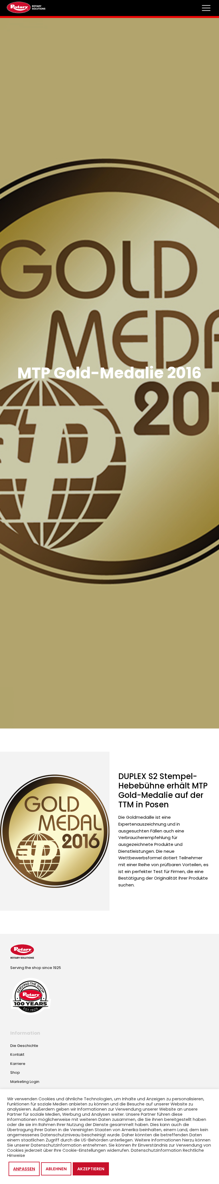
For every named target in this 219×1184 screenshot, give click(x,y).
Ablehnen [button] (56, 1169)
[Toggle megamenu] (206, 8)
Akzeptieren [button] (90, 1169)
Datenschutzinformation (156, 1150)
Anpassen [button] (24, 1169)
